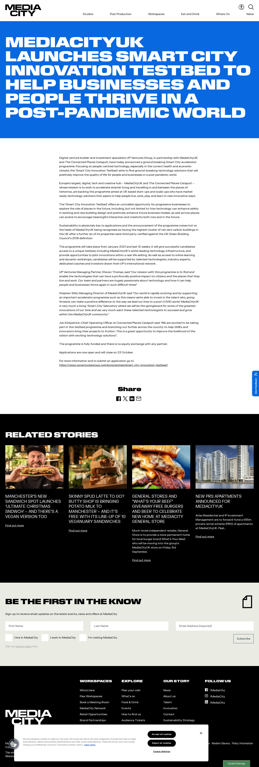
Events (126, 708)
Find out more (14, 525)
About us (169, 696)
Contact (168, 714)
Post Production (120, 14)
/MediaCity (217, 690)
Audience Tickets (133, 720)
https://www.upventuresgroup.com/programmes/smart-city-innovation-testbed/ (113, 365)
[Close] (201, 733)
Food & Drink (130, 702)
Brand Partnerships (93, 720)
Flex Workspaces (91, 696)
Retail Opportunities (93, 714)
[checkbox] (104, 637)
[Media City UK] (23, 10)
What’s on (128, 696)
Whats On (223, 14)
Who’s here (87, 690)
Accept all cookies (162, 734)
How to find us (131, 714)
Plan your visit (131, 690)
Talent (167, 702)
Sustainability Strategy (179, 720)
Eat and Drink (190, 14)
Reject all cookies (161, 743)
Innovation (170, 708)
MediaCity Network (93, 708)
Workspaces (156, 14)
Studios (88, 14)
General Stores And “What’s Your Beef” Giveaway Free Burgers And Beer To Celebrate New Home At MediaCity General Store (157, 509)
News (250, 14)
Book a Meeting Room (94, 702)
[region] (111, 743)
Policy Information (242, 743)
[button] (13, 744)
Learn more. (90, 745)
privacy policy (24, 646)
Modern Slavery (221, 743)
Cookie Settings (236, 763)
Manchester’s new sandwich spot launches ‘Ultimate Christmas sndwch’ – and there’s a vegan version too (33, 506)
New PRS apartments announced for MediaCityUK (219, 501)
